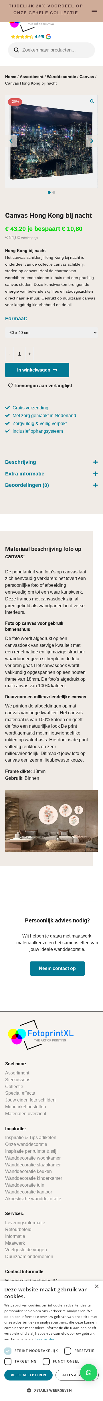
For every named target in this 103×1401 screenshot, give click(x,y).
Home (10, 76)
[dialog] (51, 1341)
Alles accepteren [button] (28, 1375)
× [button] (96, 1287)
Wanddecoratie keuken (28, 1171)
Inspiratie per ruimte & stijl (31, 1151)
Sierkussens (17, 1079)
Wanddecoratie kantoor (28, 1191)
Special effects (20, 1093)
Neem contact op (57, 968)
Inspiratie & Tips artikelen (30, 1137)
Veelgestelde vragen (26, 1249)
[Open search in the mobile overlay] (51, 50)
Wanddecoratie (61, 76)
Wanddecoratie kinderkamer (33, 1178)
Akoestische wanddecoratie (33, 1198)
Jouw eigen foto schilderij (31, 1100)
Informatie (15, 1236)
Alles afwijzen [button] (77, 1375)
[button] (92, 101)
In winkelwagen (33, 370)
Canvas (87, 76)
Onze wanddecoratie (26, 1144)
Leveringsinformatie (25, 1222)
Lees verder (44, 1339)
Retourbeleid (18, 1229)
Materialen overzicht (25, 1113)
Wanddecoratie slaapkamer (33, 1164)
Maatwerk (15, 1243)
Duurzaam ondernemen (29, 1256)
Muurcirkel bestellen (25, 1106)
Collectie (14, 1086)
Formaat (15, 318)
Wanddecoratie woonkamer (33, 1158)
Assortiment (31, 76)
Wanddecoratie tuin (24, 1185)
